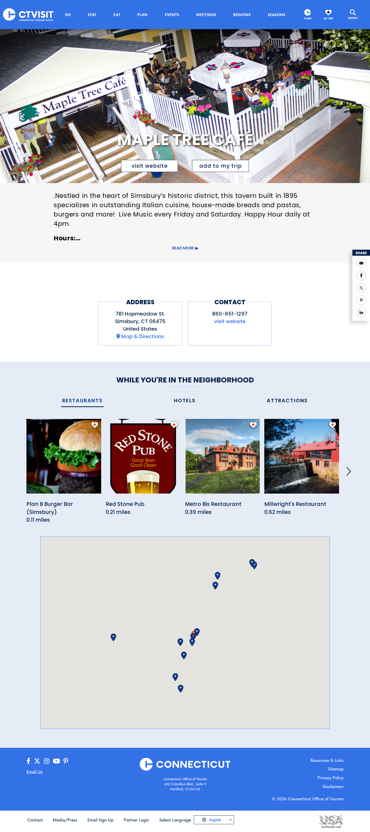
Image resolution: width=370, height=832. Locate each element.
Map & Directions (142, 336)
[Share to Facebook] (361, 275)
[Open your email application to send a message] (361, 263)
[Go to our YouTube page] (56, 761)
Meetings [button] (206, 15)
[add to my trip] (94, 425)
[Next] (349, 471)
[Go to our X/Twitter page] (37, 761)
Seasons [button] (276, 15)
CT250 (307, 18)
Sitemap (336, 769)
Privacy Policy (330, 777)
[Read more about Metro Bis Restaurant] (222, 459)
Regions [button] (242, 15)
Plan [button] (142, 15)
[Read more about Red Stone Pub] (143, 459)
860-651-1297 (229, 313)
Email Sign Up (100, 820)
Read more (183, 248)
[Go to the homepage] (28, 14)
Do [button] (68, 15)
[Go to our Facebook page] (28, 761)
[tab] (82, 401)
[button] (197, 632)
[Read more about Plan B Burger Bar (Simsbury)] (63, 459)
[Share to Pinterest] (361, 300)
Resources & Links (327, 760)
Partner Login (136, 820)
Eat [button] (117, 15)
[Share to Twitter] (361, 288)
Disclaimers (333, 786)
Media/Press (65, 820)
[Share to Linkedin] (361, 312)
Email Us (34, 771)
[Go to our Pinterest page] (65, 761)
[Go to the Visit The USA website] (331, 821)
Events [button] (172, 15)
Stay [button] (92, 15)
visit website (150, 165)
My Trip (328, 18)
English (214, 819)
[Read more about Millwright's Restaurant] (301, 459)
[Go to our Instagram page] (46, 761)
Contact (35, 820)
